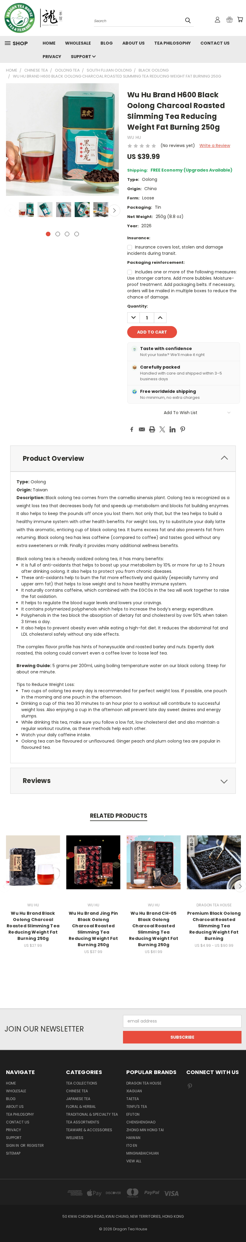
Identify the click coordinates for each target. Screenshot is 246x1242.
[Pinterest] (183, 429)
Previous (10, 210)
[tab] (123, 459)
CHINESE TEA (77, 1090)
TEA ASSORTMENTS (82, 1122)
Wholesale (78, 43)
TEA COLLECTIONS (81, 1083)
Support (81, 57)
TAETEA (132, 1098)
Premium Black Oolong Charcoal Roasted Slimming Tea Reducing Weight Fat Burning (214, 925)
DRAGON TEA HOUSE (143, 1083)
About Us (133, 43)
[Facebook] (132, 429)
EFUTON (133, 1114)
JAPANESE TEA (78, 1098)
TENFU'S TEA (136, 1106)
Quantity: (137, 306)
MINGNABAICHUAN (142, 1153)
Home (49, 43)
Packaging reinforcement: (156, 262)
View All (133, 1161)
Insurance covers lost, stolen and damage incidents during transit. (175, 250)
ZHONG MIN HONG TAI (145, 1129)
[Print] (152, 429)
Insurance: (138, 238)
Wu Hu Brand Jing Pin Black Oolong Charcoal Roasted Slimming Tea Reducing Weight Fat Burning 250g (93, 929)
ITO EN (131, 1145)
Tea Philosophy (172, 43)
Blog (106, 43)
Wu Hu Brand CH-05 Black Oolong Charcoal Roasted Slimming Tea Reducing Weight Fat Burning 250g (153, 929)
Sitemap (13, 1153)
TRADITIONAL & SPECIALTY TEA (92, 1114)
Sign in (13, 1145)
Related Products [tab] (118, 816)
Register (35, 1145)
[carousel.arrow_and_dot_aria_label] (58, 234)
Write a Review (215, 146)
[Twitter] (162, 429)
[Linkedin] (173, 429)
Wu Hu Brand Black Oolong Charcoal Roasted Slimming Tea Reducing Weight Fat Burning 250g (33, 925)
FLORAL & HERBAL (81, 1106)
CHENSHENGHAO (140, 1122)
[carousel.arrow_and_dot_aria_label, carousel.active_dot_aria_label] (48, 234)
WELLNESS (74, 1137)
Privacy (52, 57)
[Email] (142, 429)
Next (114, 210)
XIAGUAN (134, 1090)
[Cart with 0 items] (240, 19)
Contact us (215, 43)
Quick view (33, 855)
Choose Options (33, 867)
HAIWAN (133, 1137)
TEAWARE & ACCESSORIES (89, 1129)
